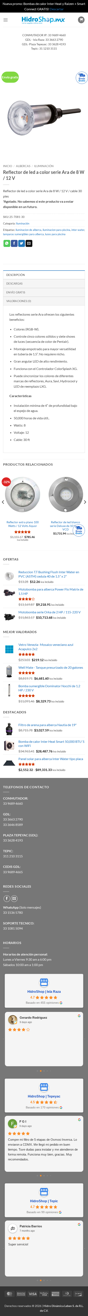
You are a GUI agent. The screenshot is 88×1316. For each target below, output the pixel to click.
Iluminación (44, 166)
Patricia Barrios (31, 1226)
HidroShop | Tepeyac (44, 1096)
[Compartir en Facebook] (14, 243)
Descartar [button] (57, 9)
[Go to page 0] (37, 1071)
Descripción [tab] (15, 275)
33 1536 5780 (13, 912)
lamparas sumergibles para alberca (23, 234)
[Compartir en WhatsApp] (6, 243)
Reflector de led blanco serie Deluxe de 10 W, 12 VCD (65, 526)
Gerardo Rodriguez (33, 1017)
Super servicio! (18, 1244)
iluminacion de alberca (28, 229)
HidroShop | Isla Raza (44, 991)
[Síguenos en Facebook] (6, 898)
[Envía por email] (29, 243)
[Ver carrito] (81, 19)
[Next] (84, 510)
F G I (22, 1121)
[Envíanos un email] (14, 898)
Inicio (7, 166)
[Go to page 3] (47, 1071)
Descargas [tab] (14, 283)
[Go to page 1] (41, 1071)
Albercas (23, 166)
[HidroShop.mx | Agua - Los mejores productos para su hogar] (43, 20)
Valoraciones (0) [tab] (18, 301)
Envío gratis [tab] (15, 292)
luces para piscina (55, 234)
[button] (5, 20)
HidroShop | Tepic (44, 1201)
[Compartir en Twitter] (21, 243)
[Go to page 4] (50, 1175)
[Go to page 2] (44, 1071)
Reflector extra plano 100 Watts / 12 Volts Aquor (23, 524)
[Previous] (3, 510)
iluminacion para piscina (56, 229)
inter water (77, 229)
